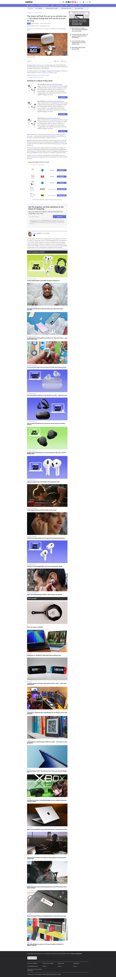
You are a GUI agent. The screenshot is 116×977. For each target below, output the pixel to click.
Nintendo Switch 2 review (52, 8)
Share (30, 61)
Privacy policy (61, 963)
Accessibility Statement (32, 966)
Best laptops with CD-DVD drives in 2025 (78, 48)
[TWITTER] (34, 235)
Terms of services (45, 220)
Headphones (29, 12)
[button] (88, 2)
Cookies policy (76, 963)
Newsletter (65, 61)
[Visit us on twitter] (68, 2)
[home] (27, 5)
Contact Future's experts (48, 963)
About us (45, 966)
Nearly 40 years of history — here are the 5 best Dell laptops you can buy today (80, 30)
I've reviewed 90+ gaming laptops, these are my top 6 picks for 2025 (79, 43)
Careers (75, 966)
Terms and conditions (32, 963)
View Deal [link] (61, 170)
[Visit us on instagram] (73, 2)
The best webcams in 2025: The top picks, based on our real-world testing (80, 36)
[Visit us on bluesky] (71, 2)
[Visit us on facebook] (66, 2)
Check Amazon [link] (61, 189)
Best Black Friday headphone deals (40, 75)
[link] (31, 88)
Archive (59, 966)
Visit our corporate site (76, 953)
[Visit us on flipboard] (75, 2)
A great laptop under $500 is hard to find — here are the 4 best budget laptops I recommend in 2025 (79, 22)
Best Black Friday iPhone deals (35, 77)
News (29, 23)
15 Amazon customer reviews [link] (38, 164)
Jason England (35, 23)
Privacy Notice (34, 221)
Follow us (57, 61)
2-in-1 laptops (39, 8)
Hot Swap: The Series (66, 8)
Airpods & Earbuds (38, 12)
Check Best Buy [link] (61, 195)
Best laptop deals (79, 8)
